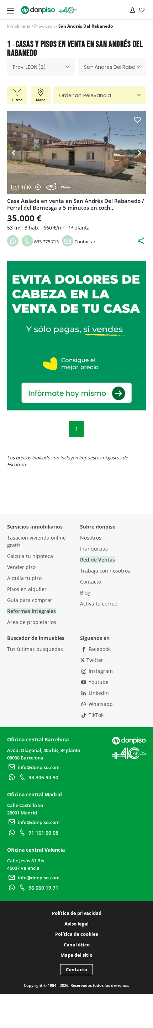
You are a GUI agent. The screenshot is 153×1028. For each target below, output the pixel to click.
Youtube (98, 682)
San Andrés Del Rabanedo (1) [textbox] (115, 67)
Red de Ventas (97, 559)
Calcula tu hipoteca (30, 556)
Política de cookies (76, 934)
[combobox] (41, 67)
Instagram (100, 671)
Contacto (90, 581)
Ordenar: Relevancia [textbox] (85, 95)
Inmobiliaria (19, 26)
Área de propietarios (31, 622)
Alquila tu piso (24, 578)
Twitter (94, 660)
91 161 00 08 (43, 832)
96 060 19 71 (43, 887)
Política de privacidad (76, 913)
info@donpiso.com (38, 767)
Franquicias (94, 548)
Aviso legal (76, 924)
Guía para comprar (29, 600)
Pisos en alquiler (27, 589)
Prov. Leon (44, 26)
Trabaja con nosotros (105, 570)
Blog (85, 592)
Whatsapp (100, 704)
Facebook (99, 649)
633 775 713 (46, 241)
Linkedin (98, 693)
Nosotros (90, 537)
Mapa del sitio (76, 955)
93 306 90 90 (43, 777)
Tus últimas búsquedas (35, 649)
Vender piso (21, 567)
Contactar (84, 241)
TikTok (95, 715)
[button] (15, 152)
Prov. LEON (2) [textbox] (29, 67)
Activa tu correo (98, 603)
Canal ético (77, 944)
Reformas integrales (31, 611)
